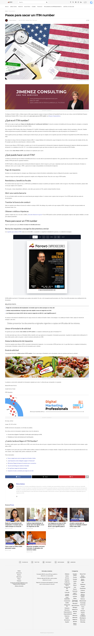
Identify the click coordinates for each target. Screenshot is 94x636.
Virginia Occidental (82, 615)
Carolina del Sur (67, 587)
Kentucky (75, 591)
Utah (83, 608)
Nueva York (83, 574)
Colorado (67, 592)
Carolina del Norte (67, 584)
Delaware (67, 608)
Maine (74, 598)
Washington (83, 618)
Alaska (67, 576)
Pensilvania (82, 588)
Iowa (75, 587)
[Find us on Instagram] (78, 2)
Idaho (75, 583)
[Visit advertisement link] (47, 96)
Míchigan (75, 607)
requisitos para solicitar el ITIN (14, 232)
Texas (82, 606)
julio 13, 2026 (73, 528)
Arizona (67, 578)
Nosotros (27, 6)
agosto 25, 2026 (9, 528)
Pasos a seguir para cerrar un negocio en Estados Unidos (22, 458)
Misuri (74, 613)
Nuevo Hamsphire (82, 576)
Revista (20, 6)
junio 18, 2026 (22, 20)
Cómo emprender (75, 520)
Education (67, 610)
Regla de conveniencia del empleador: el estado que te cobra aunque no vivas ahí (30, 307)
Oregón (83, 586)
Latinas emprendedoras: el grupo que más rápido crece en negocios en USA (28, 310)
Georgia (75, 579)
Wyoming (82, 622)
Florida (75, 577)
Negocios (75, 619)
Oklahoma (82, 584)
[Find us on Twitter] (73, 2)
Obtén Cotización (68, 6)
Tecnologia (82, 602)
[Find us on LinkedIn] (80, 2)
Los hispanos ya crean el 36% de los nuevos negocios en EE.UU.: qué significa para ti (31, 313)
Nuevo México (83, 580)
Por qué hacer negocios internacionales (17, 468)
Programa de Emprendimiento (53, 6)
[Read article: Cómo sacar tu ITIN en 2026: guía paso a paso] (14, 538)
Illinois (75, 585)
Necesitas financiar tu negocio (35, 214)
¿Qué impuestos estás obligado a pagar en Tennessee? (21, 460)
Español (67, 622)
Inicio (7, 6)
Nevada (75, 621)
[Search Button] (47, 2)
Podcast (39, 6)
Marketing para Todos (75, 601)
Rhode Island (83, 600)
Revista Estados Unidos (83, 595)
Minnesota (75, 609)
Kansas (75, 589)
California (67, 582)
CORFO (67, 602)
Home (6, 11)
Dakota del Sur (67, 605)
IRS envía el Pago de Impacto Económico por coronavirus (22, 463)
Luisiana (75, 596)
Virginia (83, 612)
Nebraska (75, 617)
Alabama (67, 574)
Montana (75, 615)
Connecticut (67, 600)
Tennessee (82, 604)
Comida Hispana (67, 595)
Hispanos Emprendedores (55, 116)
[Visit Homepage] (10, 2)
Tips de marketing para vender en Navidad (18, 465)
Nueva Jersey (74, 624)
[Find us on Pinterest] (75, 2)
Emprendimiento (68, 614)
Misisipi (75, 611)
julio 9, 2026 (8, 550)
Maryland (75, 603)
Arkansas (67, 580)
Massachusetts (75, 605)
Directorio (13, 6)
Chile (67, 590)
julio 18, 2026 (30, 528)
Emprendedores (12, 11)
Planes (34, 6)
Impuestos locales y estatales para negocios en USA (20, 470)
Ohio (83, 582)
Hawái (74, 581)
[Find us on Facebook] (70, 2)
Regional (83, 592)
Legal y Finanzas (75, 593)
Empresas (67, 616)
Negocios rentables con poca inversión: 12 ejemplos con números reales (36, 548)
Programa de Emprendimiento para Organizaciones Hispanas (19, 583)
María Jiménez (13, 20)
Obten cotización (19, 586)
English (67, 618)
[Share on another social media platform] (87, 476)
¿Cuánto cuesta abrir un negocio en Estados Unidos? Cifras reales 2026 (78, 524)
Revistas (83, 598)
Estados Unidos (10, 520)
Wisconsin (82, 620)
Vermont (83, 610)
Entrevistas (67, 620)
